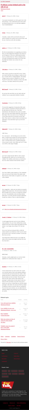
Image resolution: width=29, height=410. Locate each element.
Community (4, 361)
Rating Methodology (21, 402)
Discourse (8, 342)
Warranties (4, 370)
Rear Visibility (4, 313)
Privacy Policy (4, 339)
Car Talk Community (5, 1)
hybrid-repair (13, 310)
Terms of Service (21, 336)
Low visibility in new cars (7, 308)
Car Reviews (4, 356)
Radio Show (16, 356)
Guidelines (13, 336)
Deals (9, 373)
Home (2, 336)
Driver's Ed (21, 370)
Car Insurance (5, 376)
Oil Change (14, 373)
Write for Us (12, 402)
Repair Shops (17, 358)
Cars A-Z (16, 353)
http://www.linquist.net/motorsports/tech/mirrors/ (15, 209)
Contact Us (5, 402)
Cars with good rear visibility (8, 303)
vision (2, 10)
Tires (9, 370)
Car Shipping (14, 370)
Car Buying (4, 373)
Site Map (19, 405)
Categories (7, 336)
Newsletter (4, 358)
